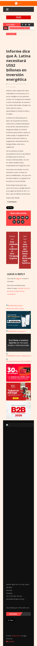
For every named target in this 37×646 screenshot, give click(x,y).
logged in (19, 278)
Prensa (10, 84)
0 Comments (12, 87)
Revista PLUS (16, 636)
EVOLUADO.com (23, 608)
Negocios (28, 28)
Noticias (13, 28)
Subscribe (10, 641)
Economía (11, 34)
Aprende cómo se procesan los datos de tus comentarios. (18, 291)
